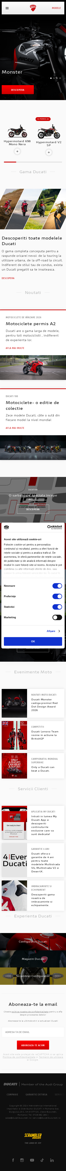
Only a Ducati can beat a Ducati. (42, 768)
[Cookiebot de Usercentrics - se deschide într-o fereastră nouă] (47, 527)
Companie (12, 1094)
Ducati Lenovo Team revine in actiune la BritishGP (44, 735)
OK (33, 641)
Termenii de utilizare (51, 1057)
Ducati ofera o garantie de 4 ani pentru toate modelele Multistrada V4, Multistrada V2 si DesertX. (45, 862)
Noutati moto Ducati (44, 694)
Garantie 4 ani (40, 848)
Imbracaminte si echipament (41, 888)
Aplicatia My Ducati (43, 811)
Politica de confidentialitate (19, 1057)
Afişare (51, 631)
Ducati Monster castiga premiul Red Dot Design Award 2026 (44, 705)
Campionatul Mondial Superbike (44, 760)
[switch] (57, 596)
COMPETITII (37, 726)
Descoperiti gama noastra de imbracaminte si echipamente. (43, 900)
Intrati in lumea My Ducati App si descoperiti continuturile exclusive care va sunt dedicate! (44, 825)
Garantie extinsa (36, 1094)
